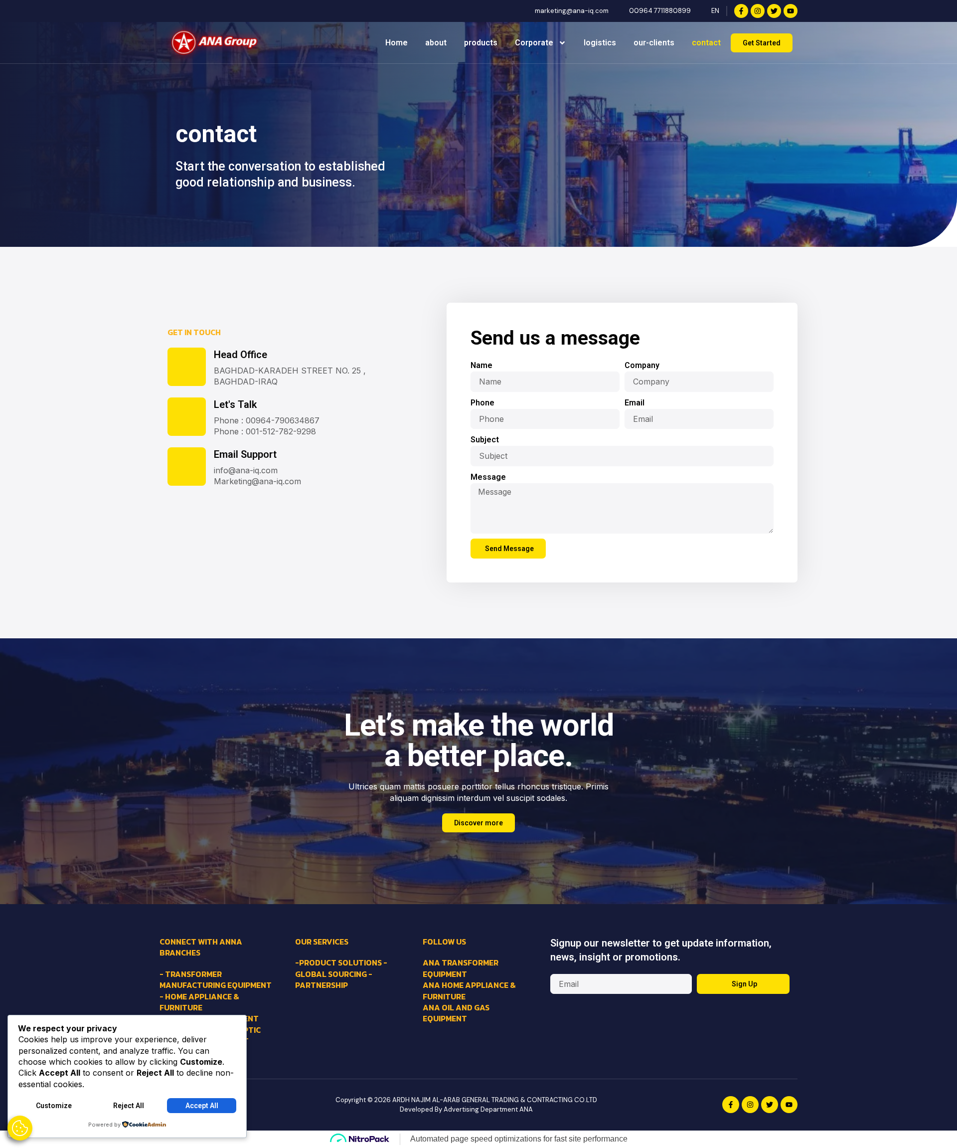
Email (634, 402)
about (436, 42)
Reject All (128, 1106)
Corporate (534, 42)
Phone (482, 402)
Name (481, 365)
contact (706, 42)
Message (488, 477)
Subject (485, 439)
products (480, 42)
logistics (600, 42)
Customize (54, 1106)
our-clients (654, 42)
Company (642, 365)
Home (396, 42)
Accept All (201, 1106)
